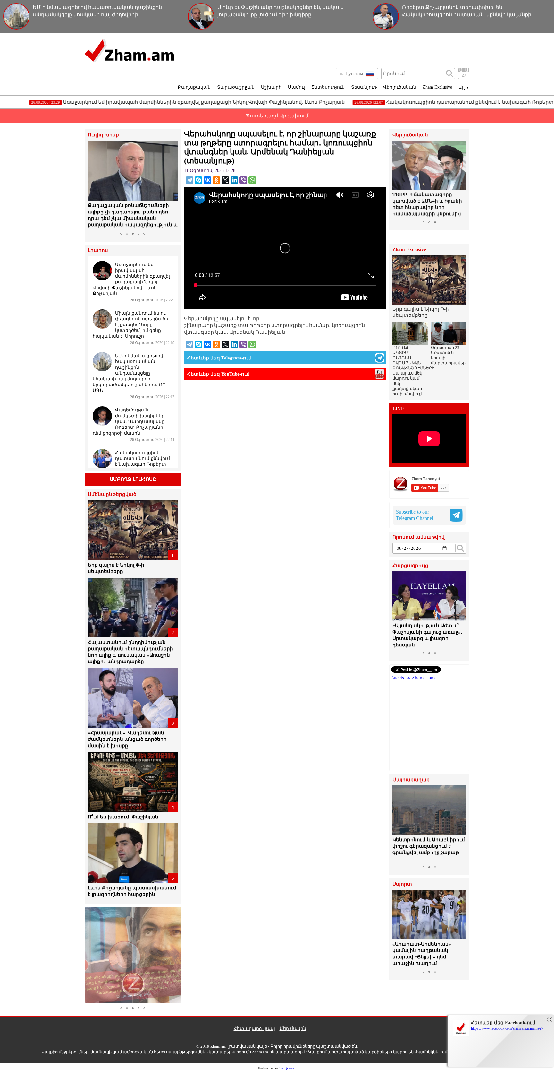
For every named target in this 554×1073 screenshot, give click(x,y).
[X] (225, 180)
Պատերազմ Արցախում (277, 115)
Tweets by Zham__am (412, 677)
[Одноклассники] (216, 180)
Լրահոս (98, 250)
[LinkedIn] (234, 180)
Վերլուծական (399, 87)
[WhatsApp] (252, 180)
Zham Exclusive (437, 87)
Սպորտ (402, 884)
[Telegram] (189, 180)
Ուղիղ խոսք (103, 135)
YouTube (230, 373)
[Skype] (198, 180)
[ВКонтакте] (207, 180)
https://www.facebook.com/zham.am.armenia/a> (507, 1028)
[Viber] (243, 180)
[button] (93, 185)
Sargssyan (288, 1068)
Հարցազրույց (410, 565)
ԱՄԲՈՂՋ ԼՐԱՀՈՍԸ (133, 479)
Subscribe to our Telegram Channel (414, 515)
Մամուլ (296, 87)
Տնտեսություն (328, 87)
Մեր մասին (293, 1028)
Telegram (231, 357)
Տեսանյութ (364, 87)
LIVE (398, 408)
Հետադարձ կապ (254, 1028)
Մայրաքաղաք (411, 779)
